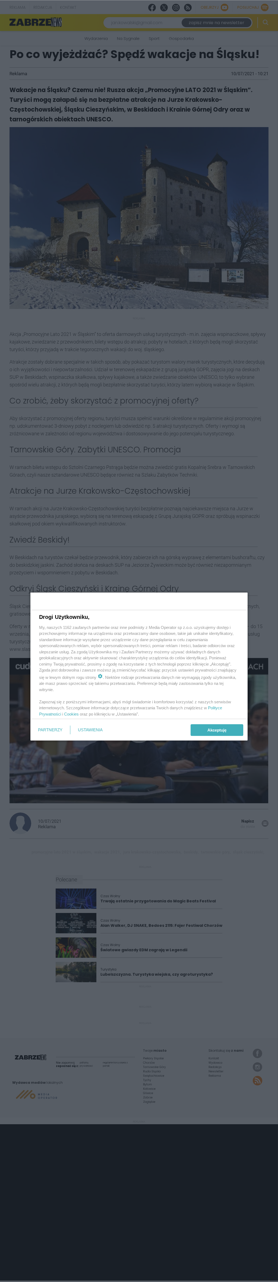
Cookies (71, 714)
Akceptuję (216, 730)
